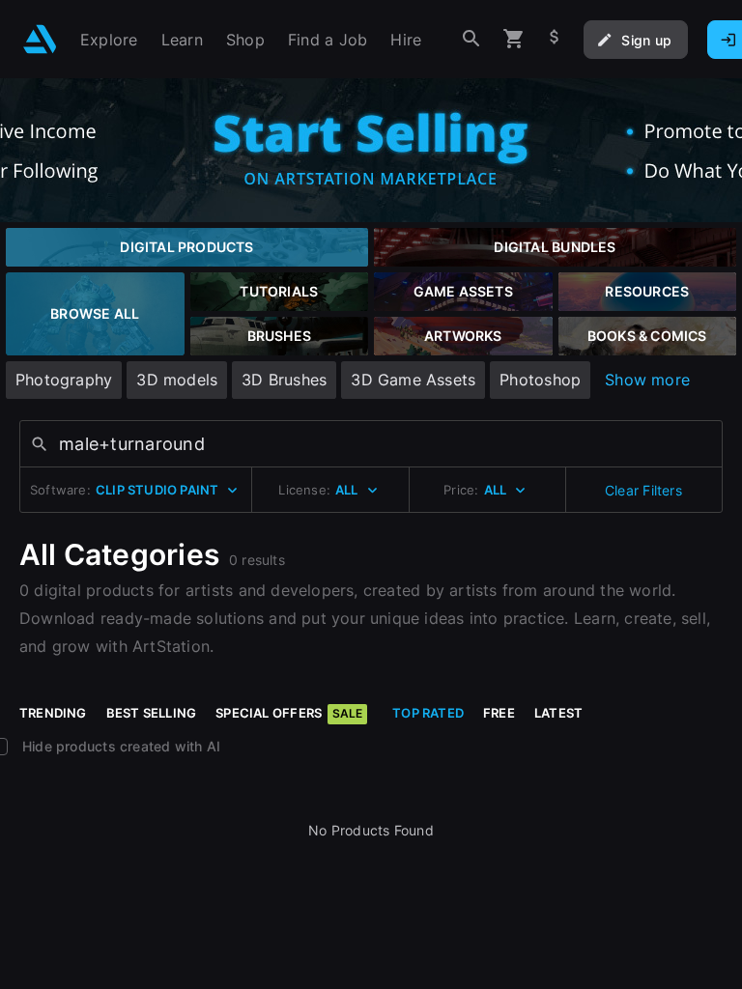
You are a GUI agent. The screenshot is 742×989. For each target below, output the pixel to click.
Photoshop (540, 379)
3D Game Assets (413, 379)
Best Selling (151, 713)
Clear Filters (643, 490)
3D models (176, 379)
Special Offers (288, 713)
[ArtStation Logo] (40, 39)
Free (499, 713)
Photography (63, 379)
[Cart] (514, 39)
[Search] (471, 39)
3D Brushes (284, 379)
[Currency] (554, 39)
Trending (53, 713)
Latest (558, 713)
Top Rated (428, 713)
